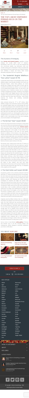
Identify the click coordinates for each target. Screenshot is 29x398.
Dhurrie (3, 303)
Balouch (4, 293)
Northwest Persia (19, 301)
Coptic (3, 301)
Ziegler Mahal (18, 335)
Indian (3, 324)
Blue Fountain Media (17, 387)
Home (3, 13)
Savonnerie (18, 310)
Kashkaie (4, 333)
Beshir (3, 295)
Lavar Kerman (18, 289)
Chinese (4, 299)
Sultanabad (18, 322)
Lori (16, 293)
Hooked (4, 322)
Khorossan (18, 282)
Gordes (4, 314)
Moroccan (17, 299)
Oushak (17, 303)
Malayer (17, 297)
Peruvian (17, 305)
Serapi (16, 314)
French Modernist (6, 312)
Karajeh (4, 331)
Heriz (3, 320)
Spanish (17, 320)
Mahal (16, 295)
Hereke (4, 318)
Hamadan (4, 316)
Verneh (17, 333)
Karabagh (4, 329)
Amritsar (4, 287)
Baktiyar (4, 291)
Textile (17, 329)
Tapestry (17, 327)
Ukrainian (17, 331)
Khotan (17, 284)
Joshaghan (4, 327)
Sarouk (17, 308)
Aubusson (4, 289)
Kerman (4, 335)
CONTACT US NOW (14, 268)
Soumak (17, 318)
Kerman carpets (24, 126)
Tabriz (16, 324)
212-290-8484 (23, 1)
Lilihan (16, 291)
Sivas (16, 316)
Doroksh (4, 305)
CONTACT (20, 6)
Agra (3, 284)
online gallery (19, 222)
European (4, 308)
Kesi (3, 337)
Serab (16, 312)
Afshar (3, 282)
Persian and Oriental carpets (11, 61)
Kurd (16, 287)
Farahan (4, 310)
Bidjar (3, 297)
